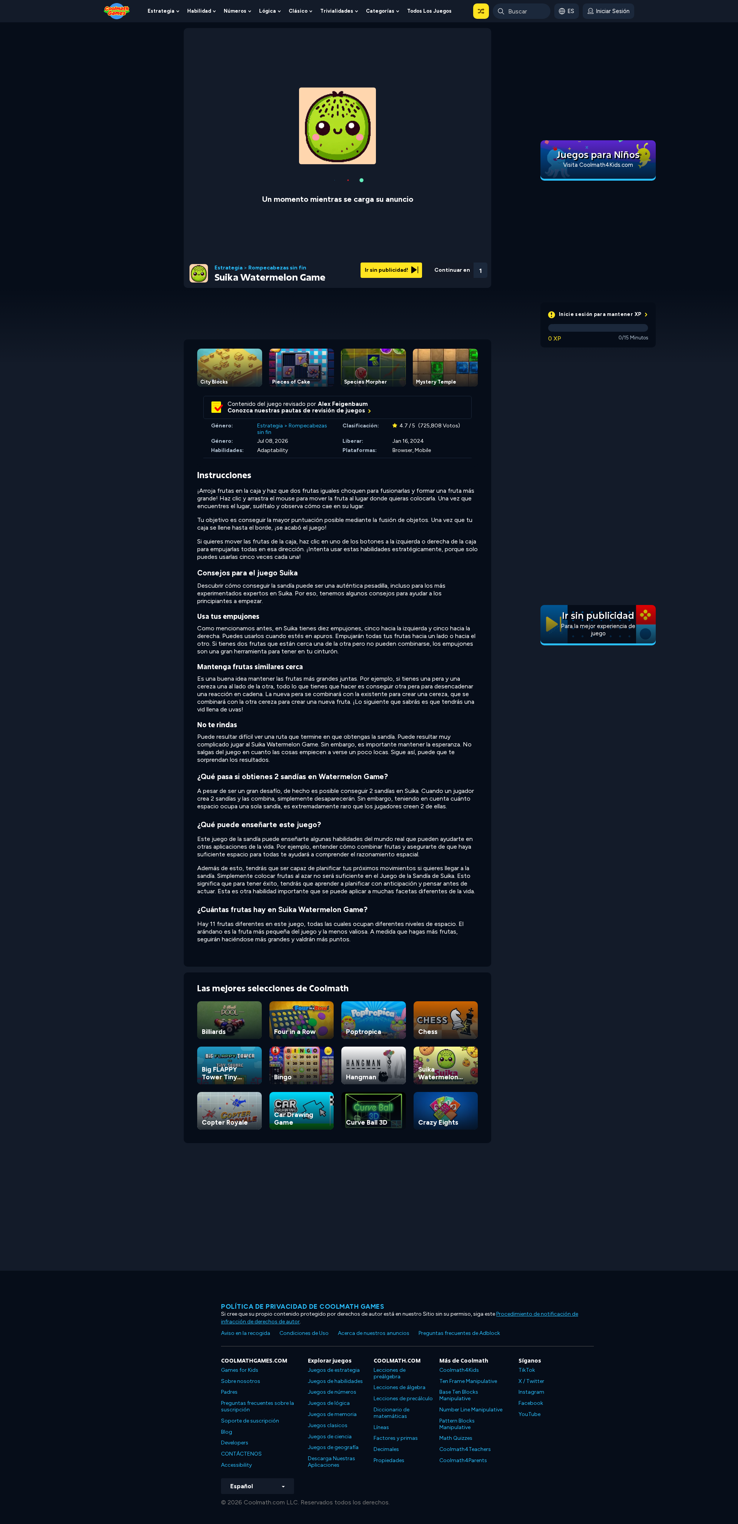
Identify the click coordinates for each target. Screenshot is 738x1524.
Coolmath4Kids (459, 1370)
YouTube (529, 1414)
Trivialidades (336, 11)
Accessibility (236, 1465)
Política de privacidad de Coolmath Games (302, 1306)
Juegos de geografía (333, 1447)
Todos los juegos (429, 11)
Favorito (439, 280)
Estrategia (161, 11)
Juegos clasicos (327, 1425)
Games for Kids (239, 1370)
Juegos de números (332, 1392)
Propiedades (389, 1460)
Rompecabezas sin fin (277, 268)
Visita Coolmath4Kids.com (598, 164)
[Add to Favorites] (439, 267)
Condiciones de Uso (304, 1333)
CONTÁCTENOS (241, 1454)
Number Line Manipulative (470, 1409)
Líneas (381, 1427)
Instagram (531, 1392)
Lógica (267, 11)
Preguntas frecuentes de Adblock (459, 1333)
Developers (234, 1442)
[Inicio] (117, 10)
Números (235, 11)
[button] (481, 11)
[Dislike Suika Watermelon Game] (419, 268)
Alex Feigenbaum (343, 404)
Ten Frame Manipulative (468, 1381)
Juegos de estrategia (334, 1370)
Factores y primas (396, 1438)
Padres (229, 1392)
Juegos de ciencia (330, 1436)
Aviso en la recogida (245, 1333)
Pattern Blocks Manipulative (457, 1424)
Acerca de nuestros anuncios (373, 1333)
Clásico (298, 11)
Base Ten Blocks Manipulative (458, 1395)
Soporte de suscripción (250, 1421)
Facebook (531, 1403)
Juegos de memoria (332, 1414)
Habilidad (199, 11)
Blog (226, 1432)
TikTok (527, 1370)
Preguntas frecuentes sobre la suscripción (257, 1406)
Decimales (386, 1449)
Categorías (380, 11)
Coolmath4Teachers (465, 1449)
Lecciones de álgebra (400, 1387)
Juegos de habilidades (335, 1381)
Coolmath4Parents (463, 1460)
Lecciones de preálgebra (390, 1373)
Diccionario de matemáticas (391, 1412)
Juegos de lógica (329, 1403)
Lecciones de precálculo (403, 1398)
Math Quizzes (455, 1438)
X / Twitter (531, 1381)
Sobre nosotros (240, 1381)
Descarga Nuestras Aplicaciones (331, 1461)
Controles (459, 281)
